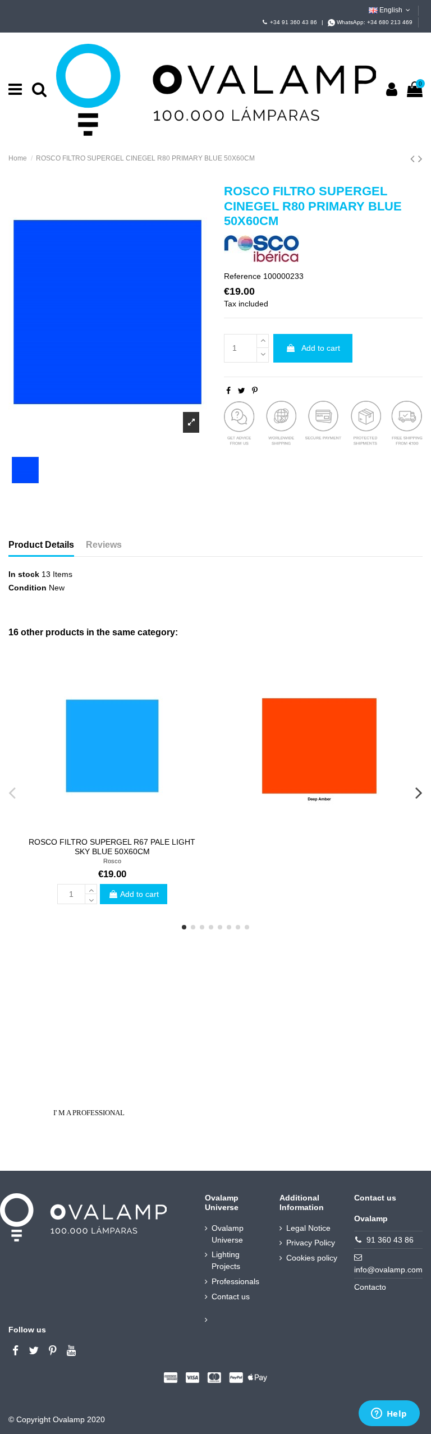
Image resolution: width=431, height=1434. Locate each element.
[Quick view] (112, 828)
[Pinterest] (255, 390)
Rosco (112, 861)
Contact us (231, 1296)
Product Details (41, 544)
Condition (27, 587)
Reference (242, 276)
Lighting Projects (226, 1260)
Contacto (370, 1286)
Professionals (235, 1281)
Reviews (104, 544)
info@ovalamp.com (388, 1269)
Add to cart (320, 347)
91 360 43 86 (390, 1239)
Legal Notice (308, 1228)
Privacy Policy (310, 1242)
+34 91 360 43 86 (293, 22)
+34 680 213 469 (389, 22)
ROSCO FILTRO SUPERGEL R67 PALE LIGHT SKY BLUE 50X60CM (112, 846)
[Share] (228, 390)
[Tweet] (241, 390)
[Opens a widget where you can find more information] (389, 1414)
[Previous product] (414, 158)
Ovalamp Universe (228, 1234)
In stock (23, 574)
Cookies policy (311, 1257)
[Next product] (420, 158)
